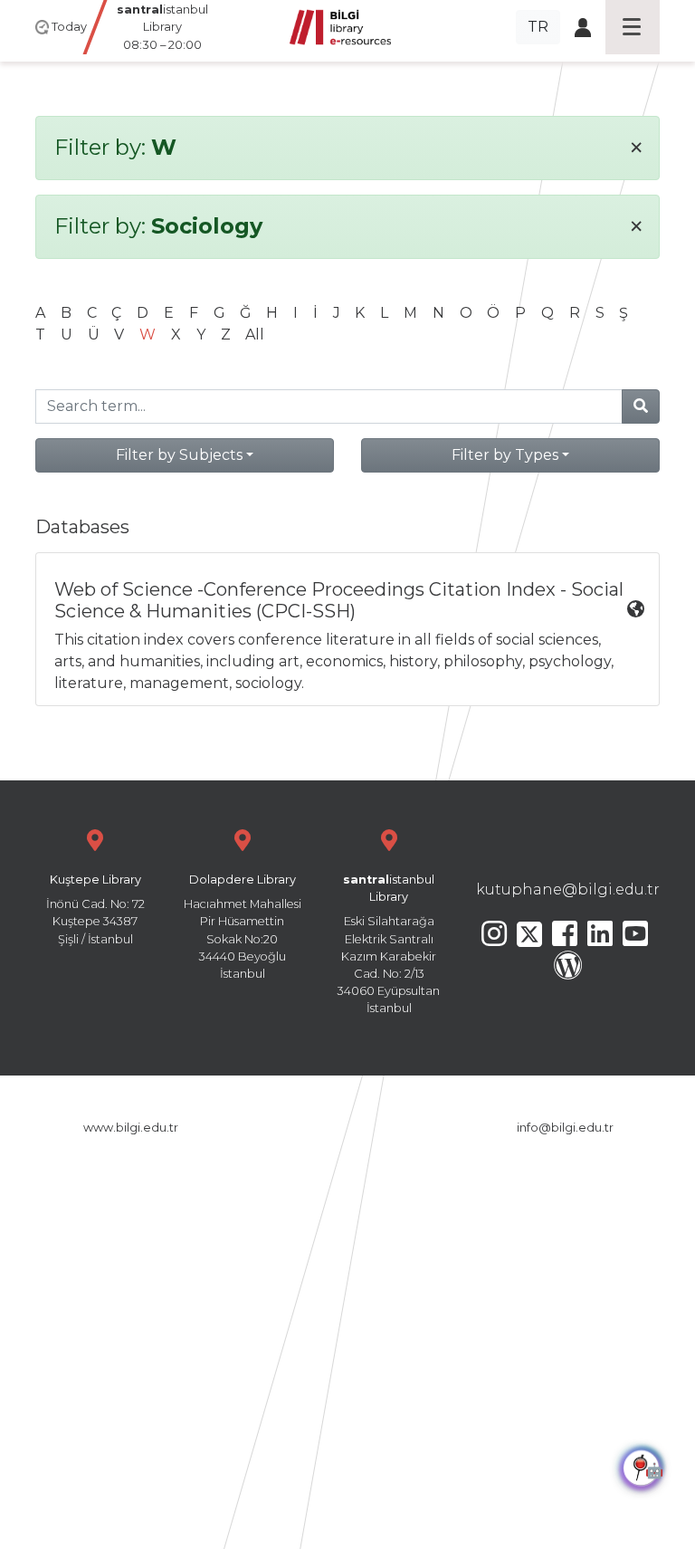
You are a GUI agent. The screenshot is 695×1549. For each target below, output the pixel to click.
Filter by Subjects (179, 455)
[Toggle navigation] (632, 27)
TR (538, 26)
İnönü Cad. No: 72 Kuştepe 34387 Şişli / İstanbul (95, 909)
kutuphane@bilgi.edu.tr (568, 889)
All (254, 334)
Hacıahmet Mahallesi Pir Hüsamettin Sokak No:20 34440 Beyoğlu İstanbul (242, 926)
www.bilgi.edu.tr (130, 1127)
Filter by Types (505, 455)
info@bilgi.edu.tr (565, 1127)
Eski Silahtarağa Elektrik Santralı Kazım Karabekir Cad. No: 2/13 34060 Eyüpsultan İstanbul (389, 944)
